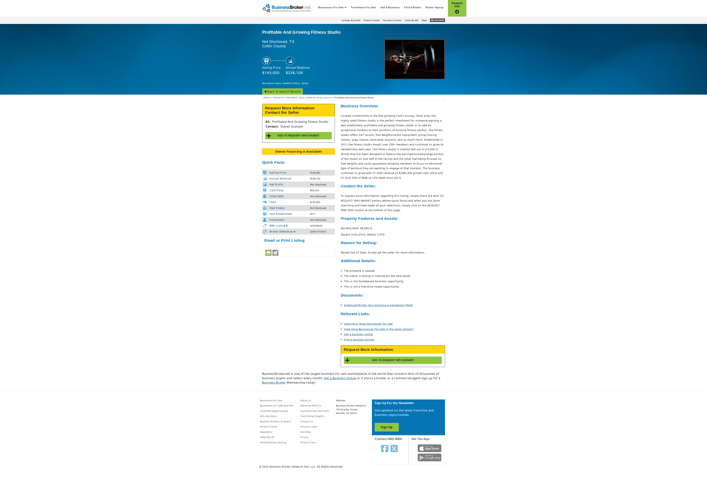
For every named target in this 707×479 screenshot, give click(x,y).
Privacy (304, 437)
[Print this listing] (268, 253)
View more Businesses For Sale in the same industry (378, 329)
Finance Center (371, 20)
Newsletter (266, 432)
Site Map (305, 432)
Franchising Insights (312, 416)
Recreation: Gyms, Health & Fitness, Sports (285, 83)
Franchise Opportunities (274, 411)
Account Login (308, 426)
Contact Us (306, 421)
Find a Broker (412, 7)
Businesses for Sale (331, 7)
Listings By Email (351, 20)
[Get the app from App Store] (430, 448)
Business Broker (274, 383)
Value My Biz (411, 20)
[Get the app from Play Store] (430, 457)
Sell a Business (390, 7)
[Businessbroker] (286, 8)
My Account (437, 20)
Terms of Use (307, 442)
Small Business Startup (273, 442)
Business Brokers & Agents (275, 421)
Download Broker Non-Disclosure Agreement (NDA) (378, 305)
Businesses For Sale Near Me (276, 405)
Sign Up (387, 427)
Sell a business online (358, 334)
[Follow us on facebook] (384, 448)
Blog (424, 20)
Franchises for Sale (363, 7)
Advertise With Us (310, 405)
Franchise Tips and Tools (314, 411)
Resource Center (392, 20)
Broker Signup (434, 7)
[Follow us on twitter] (394, 448)
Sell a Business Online (340, 378)
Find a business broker (359, 339)
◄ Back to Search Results (282, 91)
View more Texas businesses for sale (368, 323)
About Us (305, 400)
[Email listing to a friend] (275, 253)
